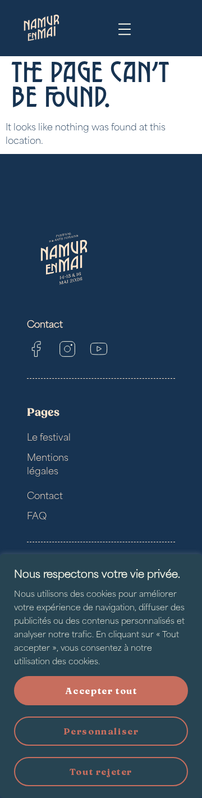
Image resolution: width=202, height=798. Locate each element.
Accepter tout (101, 690)
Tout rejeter (101, 771)
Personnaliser (101, 731)
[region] (101, 676)
